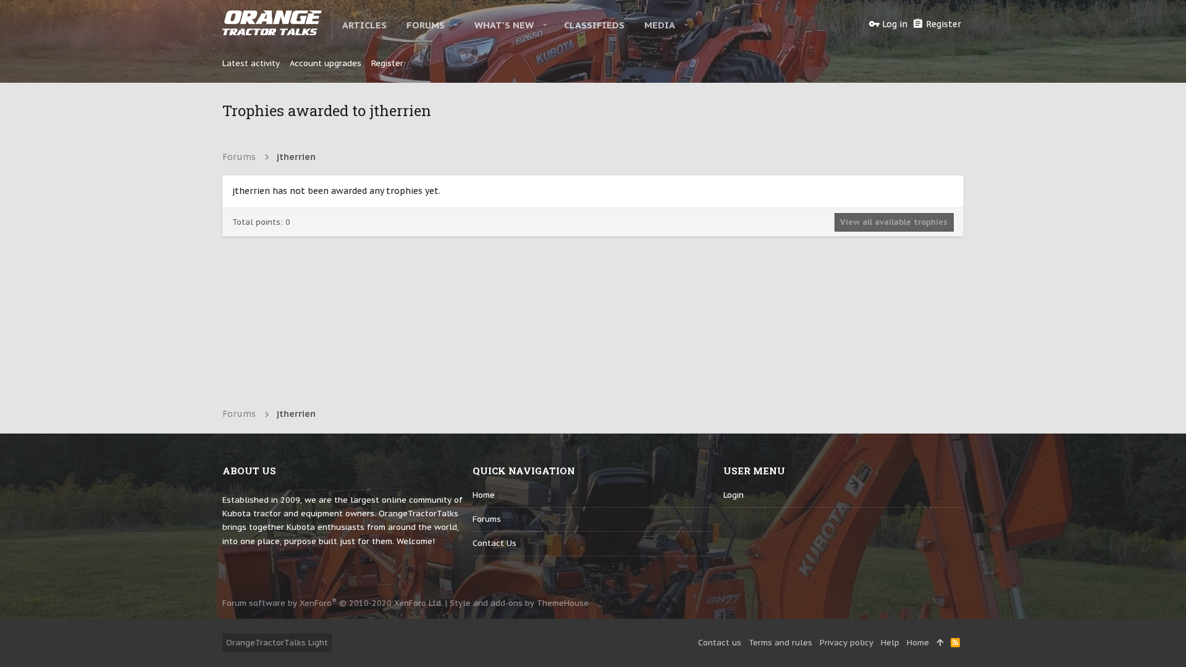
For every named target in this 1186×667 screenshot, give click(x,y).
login (733, 495)
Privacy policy (846, 642)
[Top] (940, 643)
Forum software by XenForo (332, 603)
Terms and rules (780, 642)
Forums (487, 519)
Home (484, 495)
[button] (456, 24)
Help (890, 642)
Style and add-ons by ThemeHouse (519, 603)
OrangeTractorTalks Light (277, 642)
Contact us (494, 543)
